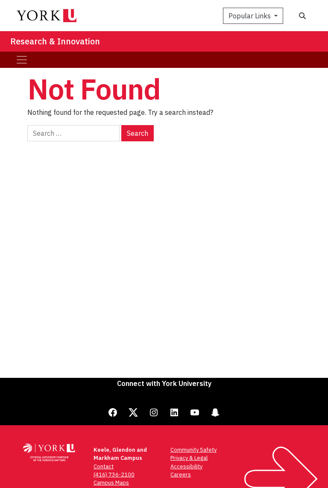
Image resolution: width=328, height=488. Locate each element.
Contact (104, 466)
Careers (180, 474)
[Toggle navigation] (21, 60)
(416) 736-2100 (114, 474)
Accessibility (186, 466)
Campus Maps (111, 482)
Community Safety (193, 449)
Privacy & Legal (189, 458)
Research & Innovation (55, 41)
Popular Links (250, 16)
